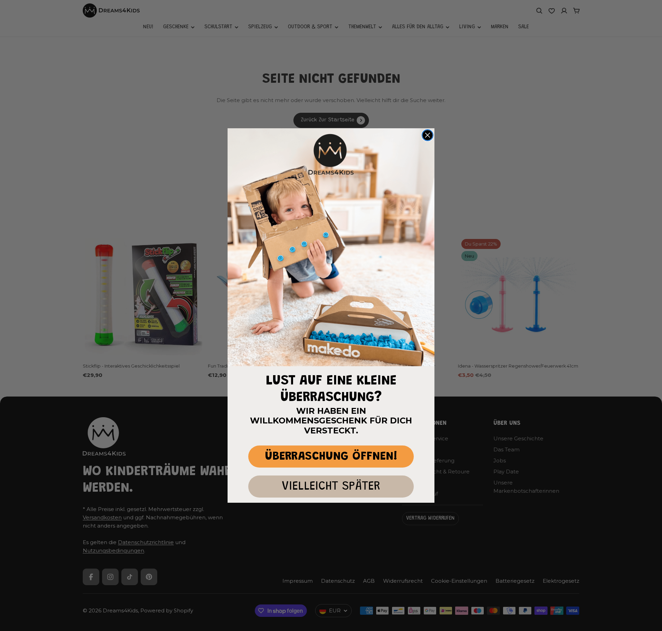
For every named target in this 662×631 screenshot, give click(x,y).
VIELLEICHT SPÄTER (331, 487)
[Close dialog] (427, 135)
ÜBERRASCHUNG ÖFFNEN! (331, 457)
